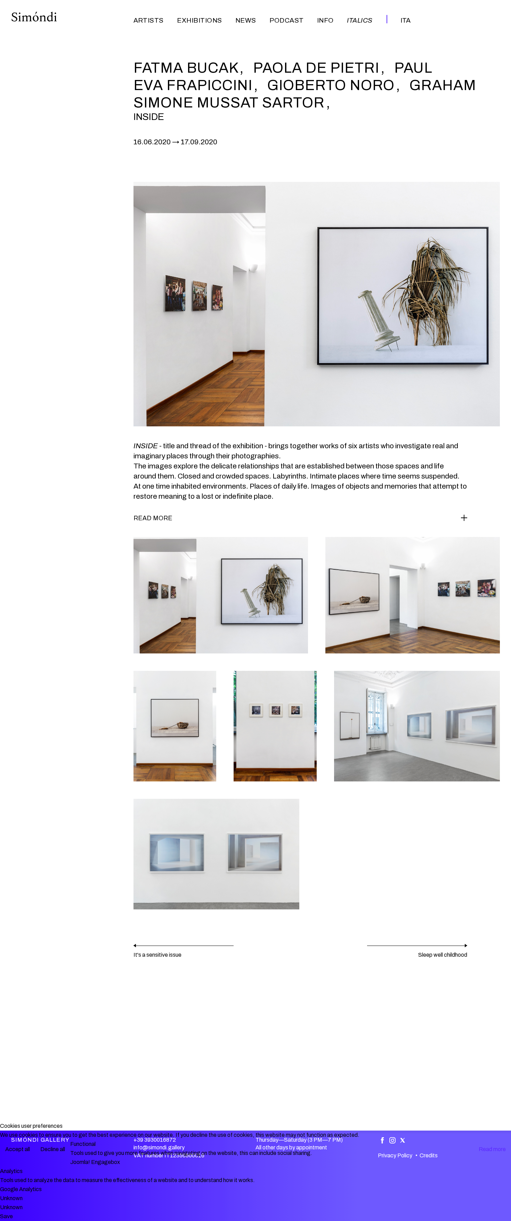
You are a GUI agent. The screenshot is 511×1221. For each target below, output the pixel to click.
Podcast (286, 20)
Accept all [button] (17, 1149)
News (245, 20)
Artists (148, 20)
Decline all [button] (52, 1149)
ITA (405, 20)
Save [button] (6, 1216)
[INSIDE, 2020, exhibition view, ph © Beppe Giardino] (220, 595)
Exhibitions (199, 20)
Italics (359, 20)
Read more (492, 1149)
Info (325, 20)
